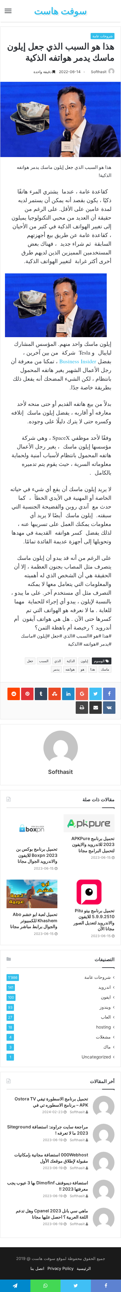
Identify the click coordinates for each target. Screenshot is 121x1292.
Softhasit (98, 71)
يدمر (56, 669)
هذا (92, 669)
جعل (30, 661)
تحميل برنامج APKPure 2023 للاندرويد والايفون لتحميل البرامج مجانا (92, 844)
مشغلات (103, 1036)
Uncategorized (96, 1056)
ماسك (105, 669)
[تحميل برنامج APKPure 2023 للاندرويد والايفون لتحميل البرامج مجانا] (89, 823)
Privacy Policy (60, 1268)
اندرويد (104, 987)
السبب (43, 661)
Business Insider (77, 361)
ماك (107, 1046)
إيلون (84, 661)
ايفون (106, 997)
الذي (57, 661)
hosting (103, 1027)
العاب (106, 1017)
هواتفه (70, 669)
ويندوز (105, 1007)
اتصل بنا (37, 1268)
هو (82, 669)
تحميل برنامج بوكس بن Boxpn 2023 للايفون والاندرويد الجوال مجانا (36, 855)
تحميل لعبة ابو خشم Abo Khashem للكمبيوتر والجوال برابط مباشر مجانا (33, 920)
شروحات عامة (102, 36)
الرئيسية (84, 1268)
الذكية (71, 661)
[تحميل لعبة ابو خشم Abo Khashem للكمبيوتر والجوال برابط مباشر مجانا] (32, 894)
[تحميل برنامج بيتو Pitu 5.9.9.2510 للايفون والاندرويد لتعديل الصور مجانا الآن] (89, 892)
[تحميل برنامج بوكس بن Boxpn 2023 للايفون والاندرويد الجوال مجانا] (32, 828)
